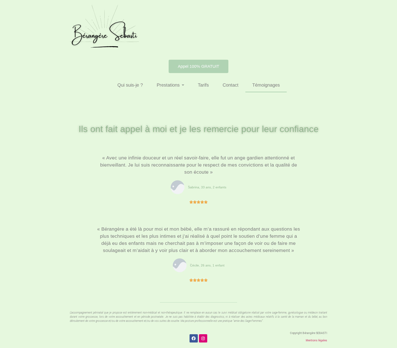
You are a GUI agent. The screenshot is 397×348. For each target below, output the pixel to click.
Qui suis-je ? (130, 85)
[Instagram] (203, 338)
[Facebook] (194, 338)
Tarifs (203, 85)
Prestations (168, 85)
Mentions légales (316, 340)
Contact (230, 85)
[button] (170, 85)
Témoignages (266, 85)
